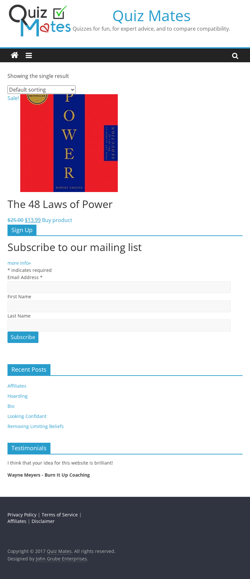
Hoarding (17, 396)
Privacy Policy (21, 515)
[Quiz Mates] (14, 55)
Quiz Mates (151, 15)
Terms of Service (60, 515)
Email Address (25, 277)
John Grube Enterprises (61, 559)
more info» (19, 263)
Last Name (19, 316)
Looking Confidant (27, 416)
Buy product (57, 220)
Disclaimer (43, 521)
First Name (19, 296)
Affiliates (16, 386)
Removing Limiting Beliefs (35, 426)
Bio (10, 406)
